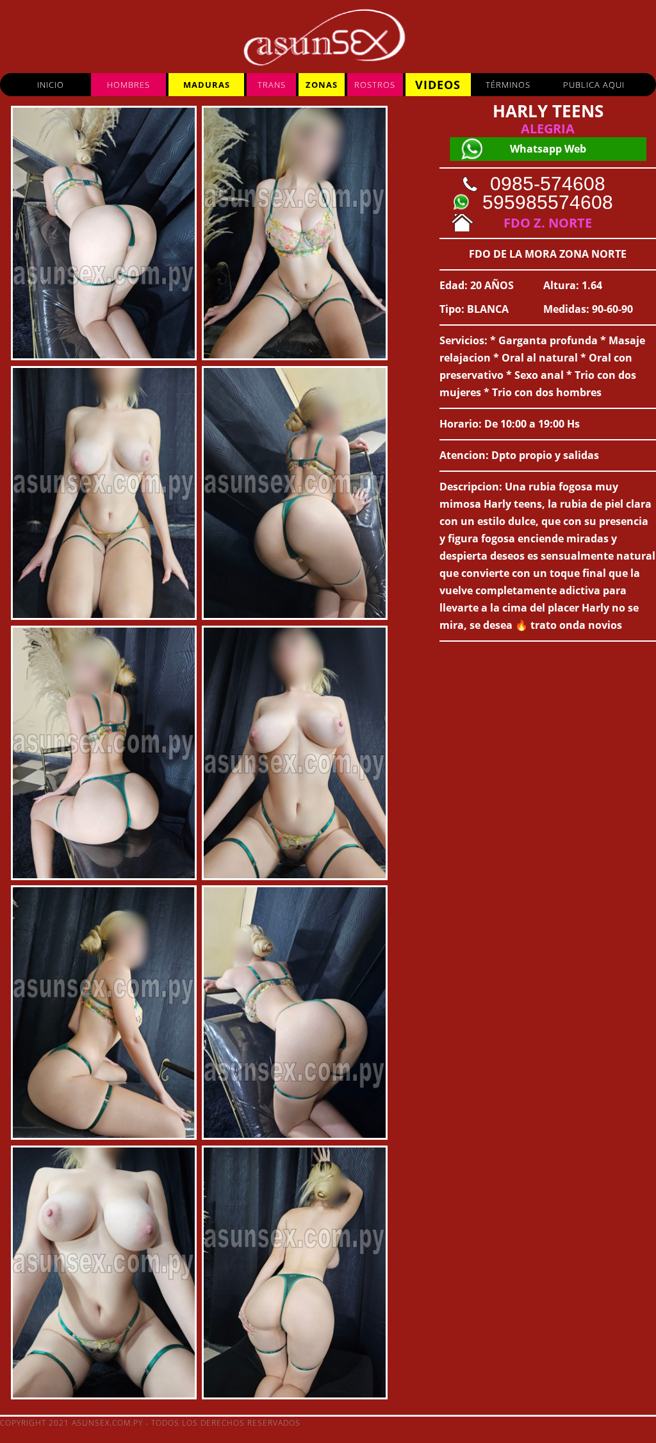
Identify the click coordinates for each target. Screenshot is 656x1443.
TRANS (272, 84)
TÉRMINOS (508, 84)
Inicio (50, 84)
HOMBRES (128, 84)
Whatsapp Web (548, 149)
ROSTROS (374, 84)
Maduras (206, 84)
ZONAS (322, 84)
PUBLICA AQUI (594, 84)
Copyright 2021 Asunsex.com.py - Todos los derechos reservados (150, 1422)
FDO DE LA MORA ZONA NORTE (548, 254)
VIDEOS (438, 84)
